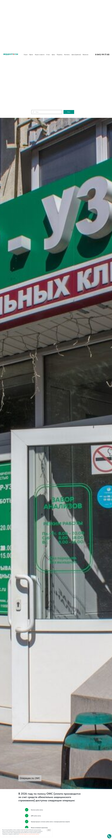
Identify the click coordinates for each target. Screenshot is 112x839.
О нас (48, 54)
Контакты (67, 54)
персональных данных (34, 834)
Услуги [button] (25, 54)
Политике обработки (24, 834)
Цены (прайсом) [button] (76, 54)
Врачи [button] (31, 54)
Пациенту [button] (59, 54)
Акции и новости (39, 54)
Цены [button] (53, 54)
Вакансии (85, 54)
